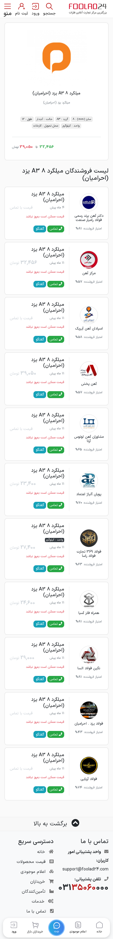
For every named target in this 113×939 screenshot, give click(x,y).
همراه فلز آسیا (88, 613)
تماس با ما (36, 911)
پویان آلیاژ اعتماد (88, 494)
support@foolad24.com (85, 869)
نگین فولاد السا (88, 668)
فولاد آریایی (88, 779)
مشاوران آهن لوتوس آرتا (89, 439)
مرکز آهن (89, 273)
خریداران (37, 882)
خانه (41, 852)
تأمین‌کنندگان (34, 891)
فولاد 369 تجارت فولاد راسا (89, 554)
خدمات (38, 901)
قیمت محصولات (31, 862)
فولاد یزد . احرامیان (88, 723)
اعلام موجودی (33, 872)
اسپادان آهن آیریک (89, 328)
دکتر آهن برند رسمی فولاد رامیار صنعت (88, 218)
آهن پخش (89, 384)
